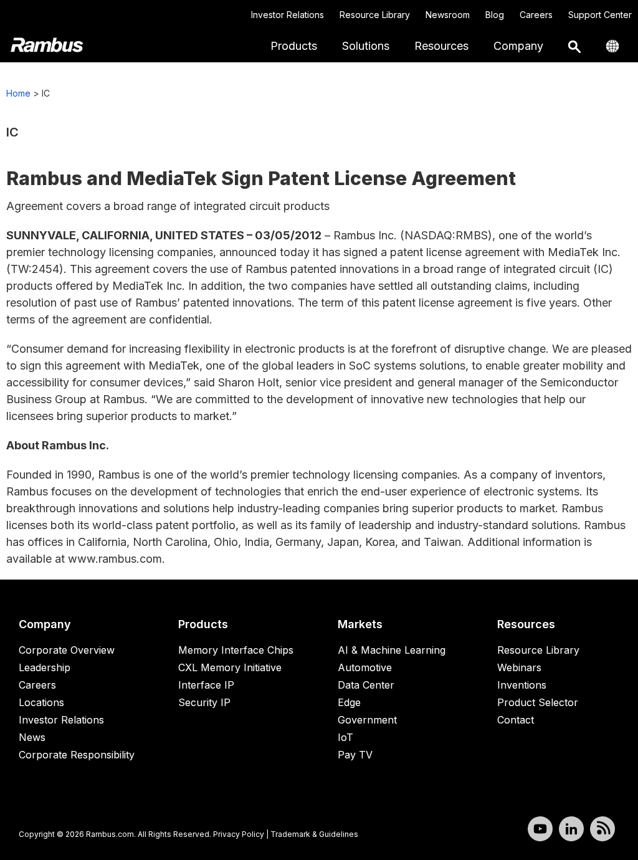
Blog (494, 14)
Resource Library (375, 14)
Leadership (44, 667)
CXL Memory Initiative (230, 667)
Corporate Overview (67, 650)
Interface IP (206, 685)
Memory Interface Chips (235, 650)
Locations (41, 702)
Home (18, 93)
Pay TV (355, 754)
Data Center (366, 685)
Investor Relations (287, 14)
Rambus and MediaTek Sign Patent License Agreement (261, 178)
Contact (515, 720)
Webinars (519, 667)
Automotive (365, 667)
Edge (349, 702)
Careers (536, 14)
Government (367, 720)
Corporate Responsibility (77, 754)
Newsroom (448, 14)
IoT (345, 737)
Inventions (521, 685)
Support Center (600, 14)
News (32, 737)
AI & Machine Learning (391, 650)
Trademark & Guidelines (314, 834)
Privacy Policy (238, 834)
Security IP (204, 702)
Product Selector (537, 702)
